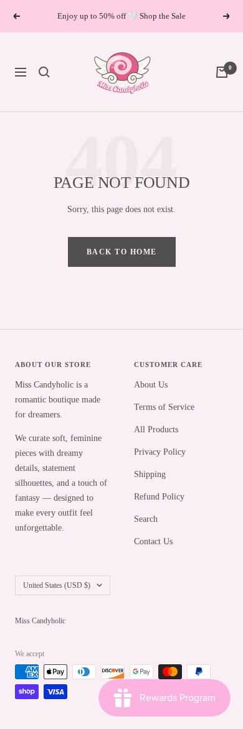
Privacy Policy (160, 452)
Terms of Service (164, 407)
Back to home (122, 252)
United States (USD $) (56, 585)
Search (146, 519)
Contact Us (153, 541)
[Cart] (222, 72)
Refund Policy (159, 496)
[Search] (44, 72)
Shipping (150, 474)
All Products (156, 429)
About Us (151, 384)
